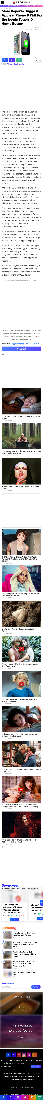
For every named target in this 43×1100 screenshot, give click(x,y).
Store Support (15, 1079)
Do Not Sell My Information (15, 1089)
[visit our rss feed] (34, 1055)
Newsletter (22, 1076)
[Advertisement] (21, 87)
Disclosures (22, 1091)
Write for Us (33, 1076)
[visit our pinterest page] (19, 1055)
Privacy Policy (13, 1087)
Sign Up (35, 987)
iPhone (9, 8)
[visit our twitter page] (14, 1055)
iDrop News (16, 1094)
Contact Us (8, 1073)
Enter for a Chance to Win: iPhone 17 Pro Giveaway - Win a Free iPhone (21, 5)
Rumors (4, 8)
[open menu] (2, 2)
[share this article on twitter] (12, 60)
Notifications (32, 1073)
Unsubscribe (20, 1073)
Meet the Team (10, 1076)
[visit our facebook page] (8, 1055)
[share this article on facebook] (5, 60)
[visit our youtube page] (29, 1055)
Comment (28, 349)
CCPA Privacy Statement (26, 1087)
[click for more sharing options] (19, 60)
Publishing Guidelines (31, 1089)
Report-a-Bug (28, 1079)
